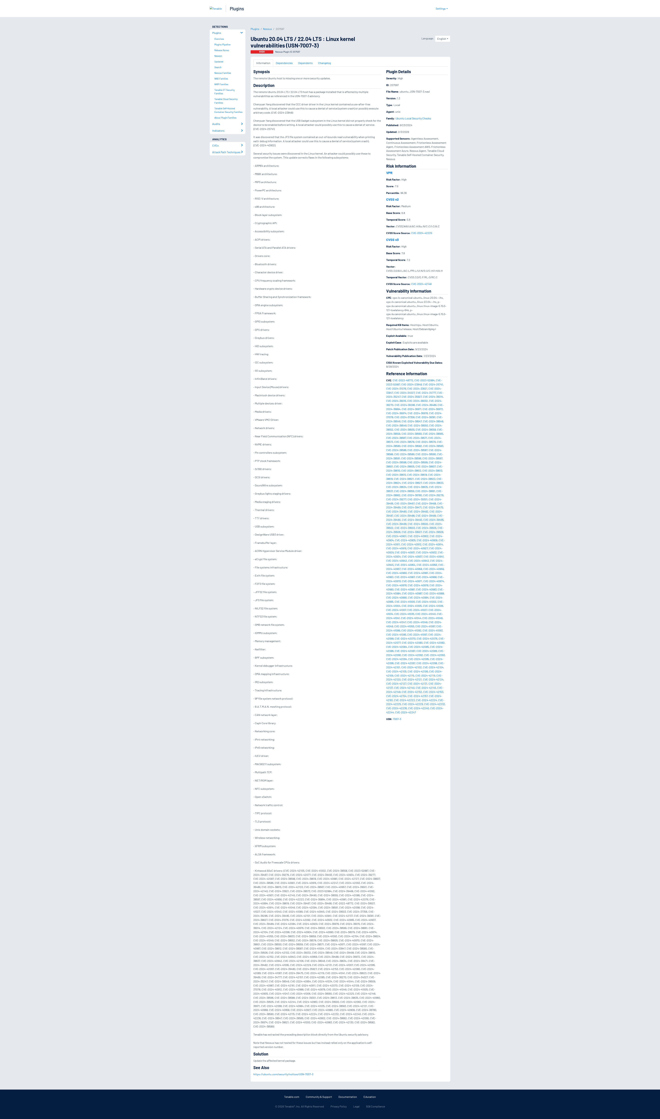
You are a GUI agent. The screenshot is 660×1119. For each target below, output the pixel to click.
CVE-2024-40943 (418, 560)
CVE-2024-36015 (396, 400)
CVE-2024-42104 (433, 667)
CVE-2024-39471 (412, 507)
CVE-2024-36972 (433, 409)
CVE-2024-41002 (426, 601)
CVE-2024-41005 (412, 605)
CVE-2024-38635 (418, 486)
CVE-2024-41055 (404, 626)
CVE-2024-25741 (433, 384)
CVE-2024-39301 (417, 499)
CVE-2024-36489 (426, 405)
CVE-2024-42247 (405, 712)
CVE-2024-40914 (433, 544)
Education (370, 1096)
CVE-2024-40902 (418, 536)
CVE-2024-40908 (427, 540)
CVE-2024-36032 (417, 400)
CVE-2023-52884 (424, 380)
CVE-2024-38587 (417, 450)
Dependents (305, 63)
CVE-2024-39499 (396, 523)
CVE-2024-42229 (412, 704)
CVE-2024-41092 (411, 630)
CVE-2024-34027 (404, 392)
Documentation (347, 1096)
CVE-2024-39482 (418, 511)
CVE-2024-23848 (411, 384)
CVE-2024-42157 (418, 696)
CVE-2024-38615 (396, 474)
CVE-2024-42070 (405, 638)
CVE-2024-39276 (433, 495)
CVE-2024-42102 (411, 667)
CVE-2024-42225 (421, 233)
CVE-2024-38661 (425, 491)
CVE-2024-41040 (425, 613)
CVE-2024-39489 (426, 515)
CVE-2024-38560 (412, 433)
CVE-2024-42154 (396, 696)
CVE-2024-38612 (411, 470)
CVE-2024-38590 (426, 454)
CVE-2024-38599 (418, 462)
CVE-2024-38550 (418, 425)
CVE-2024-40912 (411, 544)
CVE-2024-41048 (417, 622)
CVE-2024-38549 (396, 425)
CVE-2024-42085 (418, 646)
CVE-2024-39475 (433, 507)
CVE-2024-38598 (396, 462)
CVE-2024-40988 (434, 593)
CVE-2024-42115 (404, 675)
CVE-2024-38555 (404, 429)
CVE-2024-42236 (396, 708)
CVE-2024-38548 (433, 421)
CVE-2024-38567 (396, 437)
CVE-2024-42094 (396, 659)
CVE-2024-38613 (432, 470)
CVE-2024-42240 (418, 708)
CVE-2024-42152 (412, 691)
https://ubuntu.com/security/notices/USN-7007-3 (283, 1074)
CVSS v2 (392, 199)
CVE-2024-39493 (412, 519)
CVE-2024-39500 (418, 523)
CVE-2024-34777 (426, 392)
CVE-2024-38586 (396, 450)
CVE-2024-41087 (425, 626)
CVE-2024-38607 (426, 466)
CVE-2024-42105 (396, 671)
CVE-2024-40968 (426, 577)
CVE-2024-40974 (433, 581)
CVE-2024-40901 (396, 536)
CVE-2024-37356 (404, 417)
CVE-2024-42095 (418, 659)
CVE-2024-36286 (405, 405)
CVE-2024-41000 (405, 601)
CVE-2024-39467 (404, 503)
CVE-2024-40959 (433, 569)
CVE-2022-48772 (403, 380)
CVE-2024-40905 (405, 540)
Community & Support (319, 1096)
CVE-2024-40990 (396, 597)
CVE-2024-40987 (412, 593)
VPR (389, 173)
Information (263, 63)
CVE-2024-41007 (396, 609)
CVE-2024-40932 (426, 552)
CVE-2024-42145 (426, 687)
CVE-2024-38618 (417, 474)
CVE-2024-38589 (404, 454)
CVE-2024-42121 (412, 679)
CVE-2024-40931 (405, 552)
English (441, 38)
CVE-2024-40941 (434, 556)
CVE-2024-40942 (396, 560)
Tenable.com (291, 1096)
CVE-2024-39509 (433, 532)
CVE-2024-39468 (426, 503)
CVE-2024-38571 (417, 437)
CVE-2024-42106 (418, 671)
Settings (441, 8)
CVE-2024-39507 (412, 532)
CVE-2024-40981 (405, 589)
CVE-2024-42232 (434, 704)
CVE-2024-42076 (427, 638)
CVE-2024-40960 (396, 572)
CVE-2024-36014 (433, 396)
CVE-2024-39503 (405, 527)
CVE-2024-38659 (404, 491)
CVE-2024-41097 (417, 634)
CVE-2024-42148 (421, 284)
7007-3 (397, 719)
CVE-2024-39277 (396, 499)
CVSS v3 (392, 239)
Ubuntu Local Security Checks (413, 118)
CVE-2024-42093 (434, 655)
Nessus (267, 28)
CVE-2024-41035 (404, 613)
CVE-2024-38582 (412, 445)
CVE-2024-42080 (412, 642)
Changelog (324, 63)
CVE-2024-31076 (396, 388)
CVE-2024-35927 (412, 396)
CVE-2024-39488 (404, 515)
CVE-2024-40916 (396, 548)
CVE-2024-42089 (426, 650)
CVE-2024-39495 (433, 519)
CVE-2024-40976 (396, 585)
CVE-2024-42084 (396, 646)
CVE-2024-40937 (412, 556)
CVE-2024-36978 (418, 413)
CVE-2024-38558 (426, 429)
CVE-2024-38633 (433, 482)
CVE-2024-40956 (427, 564)
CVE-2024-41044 (411, 618)
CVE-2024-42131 (417, 683)
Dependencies (284, 63)
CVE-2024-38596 (411, 458)
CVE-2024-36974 (396, 413)
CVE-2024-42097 (405, 663)
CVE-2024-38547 (412, 421)
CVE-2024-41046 (432, 618)
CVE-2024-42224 (426, 700)
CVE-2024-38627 (412, 482)
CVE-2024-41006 (433, 605)
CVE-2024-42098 (426, 663)
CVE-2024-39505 (426, 527)
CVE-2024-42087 (405, 650)
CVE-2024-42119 (425, 675)
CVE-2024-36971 (411, 409)
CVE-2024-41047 (396, 622)
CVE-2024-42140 (404, 687)
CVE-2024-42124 (433, 679)
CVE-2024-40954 (405, 564)
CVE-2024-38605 (404, 466)
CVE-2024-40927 (418, 548)
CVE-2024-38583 (433, 445)
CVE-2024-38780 (412, 495)
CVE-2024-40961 (418, 572)
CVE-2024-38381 (426, 417)
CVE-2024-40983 (426, 589)
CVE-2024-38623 (425, 478)
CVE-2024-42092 (412, 655)
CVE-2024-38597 (432, 458)
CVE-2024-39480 (396, 511)
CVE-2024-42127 (396, 683)
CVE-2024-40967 (405, 577)
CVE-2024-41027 (417, 609)
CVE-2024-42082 (434, 642)
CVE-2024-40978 (418, 585)
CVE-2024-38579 (426, 441)
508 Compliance (375, 1106)
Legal (356, 1106)
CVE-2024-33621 (417, 388)
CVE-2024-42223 (404, 700)
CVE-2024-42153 (433, 691)
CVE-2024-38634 (396, 486)
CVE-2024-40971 (412, 581)
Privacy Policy (339, 1106)
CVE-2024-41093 (433, 630)
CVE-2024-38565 (433, 433)
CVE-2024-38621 (404, 478)
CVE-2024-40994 (418, 597)
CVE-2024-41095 (396, 634)
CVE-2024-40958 (412, 569)
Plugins (237, 8)
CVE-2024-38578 (404, 441)
